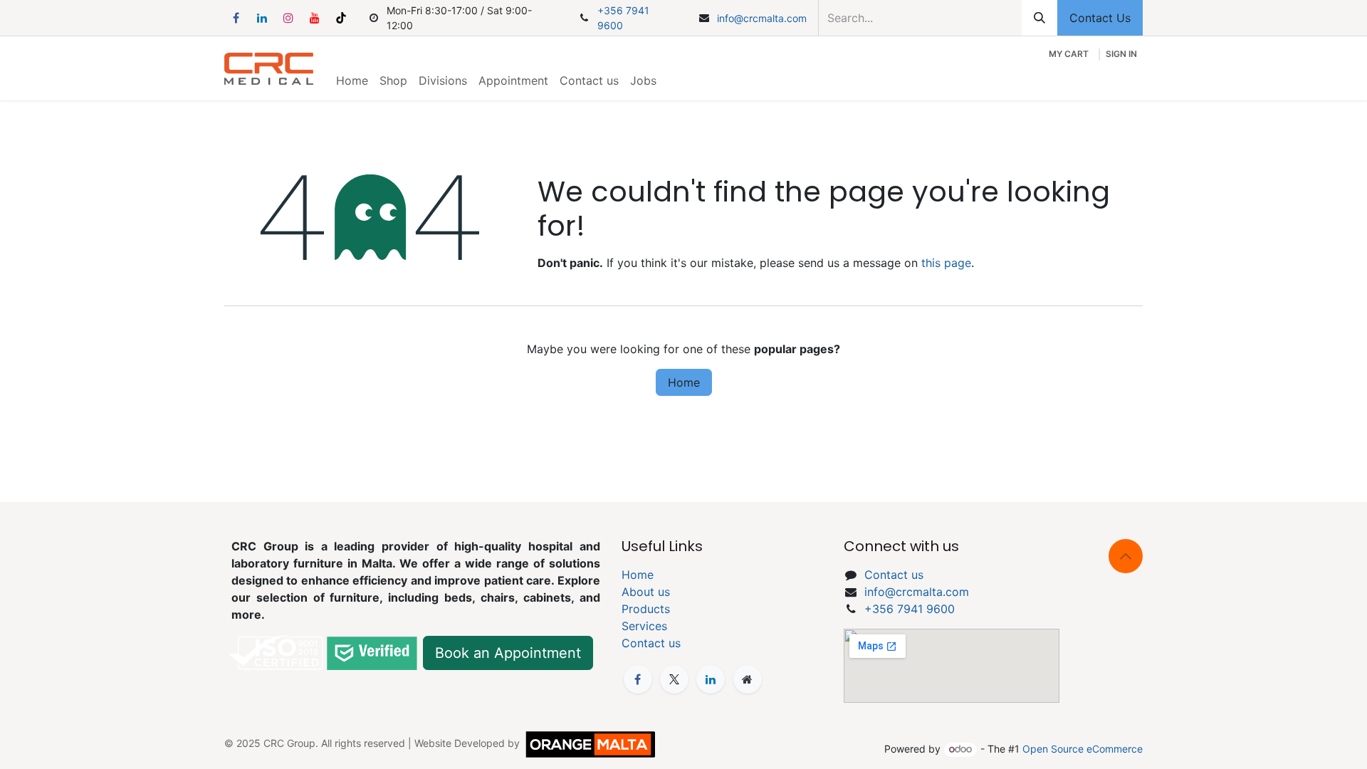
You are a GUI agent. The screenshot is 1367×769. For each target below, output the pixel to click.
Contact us (651, 643)
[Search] (1039, 18)
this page (946, 263)
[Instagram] (288, 17)
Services (644, 626)
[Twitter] (674, 679)
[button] (1126, 556)
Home (684, 382)
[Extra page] (747, 679)
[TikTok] (341, 17)
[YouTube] (314, 17)
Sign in (1121, 53)
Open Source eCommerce (1082, 749)
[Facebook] (235, 17)
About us (646, 592)
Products (646, 609)
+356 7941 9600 (623, 17)
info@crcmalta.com (762, 18)
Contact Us (1100, 18)
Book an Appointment (508, 652)
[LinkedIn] (262, 17)
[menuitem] (352, 80)
